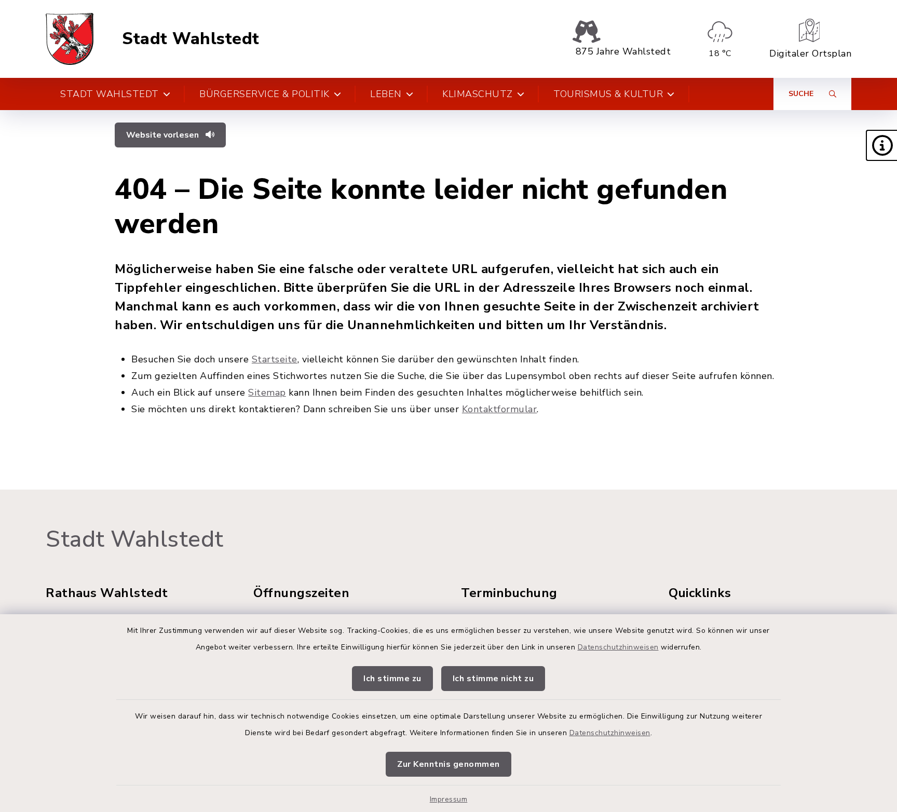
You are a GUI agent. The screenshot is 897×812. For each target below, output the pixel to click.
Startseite (274, 359)
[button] (881, 145)
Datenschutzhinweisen (618, 647)
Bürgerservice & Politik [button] (264, 94)
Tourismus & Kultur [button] (608, 94)
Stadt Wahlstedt (191, 39)
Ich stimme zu (392, 678)
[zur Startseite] (69, 39)
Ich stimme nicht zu (493, 678)
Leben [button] (386, 94)
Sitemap (267, 392)
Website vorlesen (163, 135)
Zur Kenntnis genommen (448, 764)
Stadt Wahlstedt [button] (109, 94)
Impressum (449, 799)
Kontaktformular (499, 409)
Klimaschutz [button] (477, 94)
